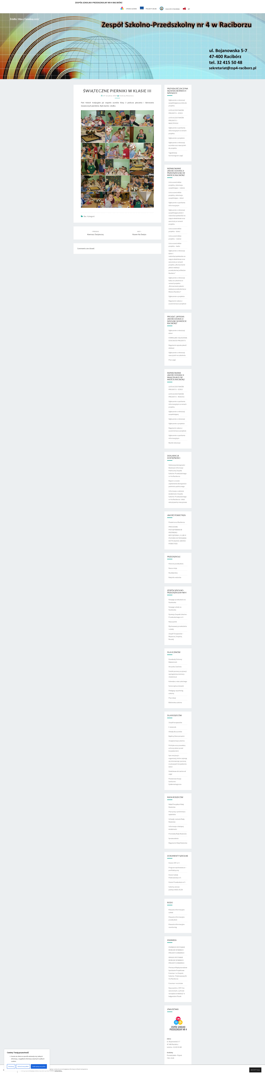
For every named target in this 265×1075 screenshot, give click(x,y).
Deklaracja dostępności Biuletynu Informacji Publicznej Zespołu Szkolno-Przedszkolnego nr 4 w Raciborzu (178, 470)
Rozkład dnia (173, 573)
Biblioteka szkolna (175, 702)
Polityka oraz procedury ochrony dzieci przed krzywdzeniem (177, 748)
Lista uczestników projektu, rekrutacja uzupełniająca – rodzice (177, 185)
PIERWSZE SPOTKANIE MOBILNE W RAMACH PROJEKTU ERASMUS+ (177, 950)
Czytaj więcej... (58, 1070)
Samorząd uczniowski (176, 686)
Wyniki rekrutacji (174, 443)
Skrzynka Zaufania (175, 667)
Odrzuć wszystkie (23, 1066)
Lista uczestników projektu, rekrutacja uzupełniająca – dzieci (176, 195)
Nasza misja (173, 568)
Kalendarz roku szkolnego (178, 681)
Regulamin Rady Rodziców (178, 843)
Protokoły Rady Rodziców (178, 834)
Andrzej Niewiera (126, 96)
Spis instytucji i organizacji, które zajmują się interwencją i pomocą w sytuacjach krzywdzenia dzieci (178, 761)
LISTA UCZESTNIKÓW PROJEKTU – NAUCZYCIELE (176, 120)
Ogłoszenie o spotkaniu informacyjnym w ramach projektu (177, 130)
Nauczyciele (173, 622)
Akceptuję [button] (255, 1070)
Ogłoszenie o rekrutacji (177, 419)
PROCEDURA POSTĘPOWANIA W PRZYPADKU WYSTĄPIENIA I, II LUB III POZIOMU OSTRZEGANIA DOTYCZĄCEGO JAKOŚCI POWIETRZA (177, 535)
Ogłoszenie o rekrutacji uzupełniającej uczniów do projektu (178, 103)
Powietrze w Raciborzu (177, 522)
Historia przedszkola (176, 564)
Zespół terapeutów (175, 722)
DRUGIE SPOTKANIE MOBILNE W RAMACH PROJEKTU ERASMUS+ (177, 960)
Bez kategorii (89, 216)
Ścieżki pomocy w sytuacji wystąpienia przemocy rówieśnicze (178, 674)
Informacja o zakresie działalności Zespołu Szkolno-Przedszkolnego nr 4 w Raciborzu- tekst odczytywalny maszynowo (178, 496)
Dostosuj (11, 1066)
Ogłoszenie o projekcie (177, 138)
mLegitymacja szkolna (177, 741)
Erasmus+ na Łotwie (176, 983)
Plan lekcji (172, 698)
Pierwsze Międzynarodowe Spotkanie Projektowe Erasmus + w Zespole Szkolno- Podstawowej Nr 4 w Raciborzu (178, 973)
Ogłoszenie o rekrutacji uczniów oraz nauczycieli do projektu (177, 145)
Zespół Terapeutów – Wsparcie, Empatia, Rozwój (176, 636)
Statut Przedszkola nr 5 (177, 882)
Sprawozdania (173, 838)
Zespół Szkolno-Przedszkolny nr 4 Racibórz (98, 2)
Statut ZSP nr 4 (174, 863)
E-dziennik (172, 727)
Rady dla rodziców (175, 577)
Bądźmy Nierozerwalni (176, 736)
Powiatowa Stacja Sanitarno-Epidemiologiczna (175, 781)
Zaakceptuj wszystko (38, 1066)
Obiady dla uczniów (175, 732)
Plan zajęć (172, 360)
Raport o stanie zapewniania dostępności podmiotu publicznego (177, 483)
